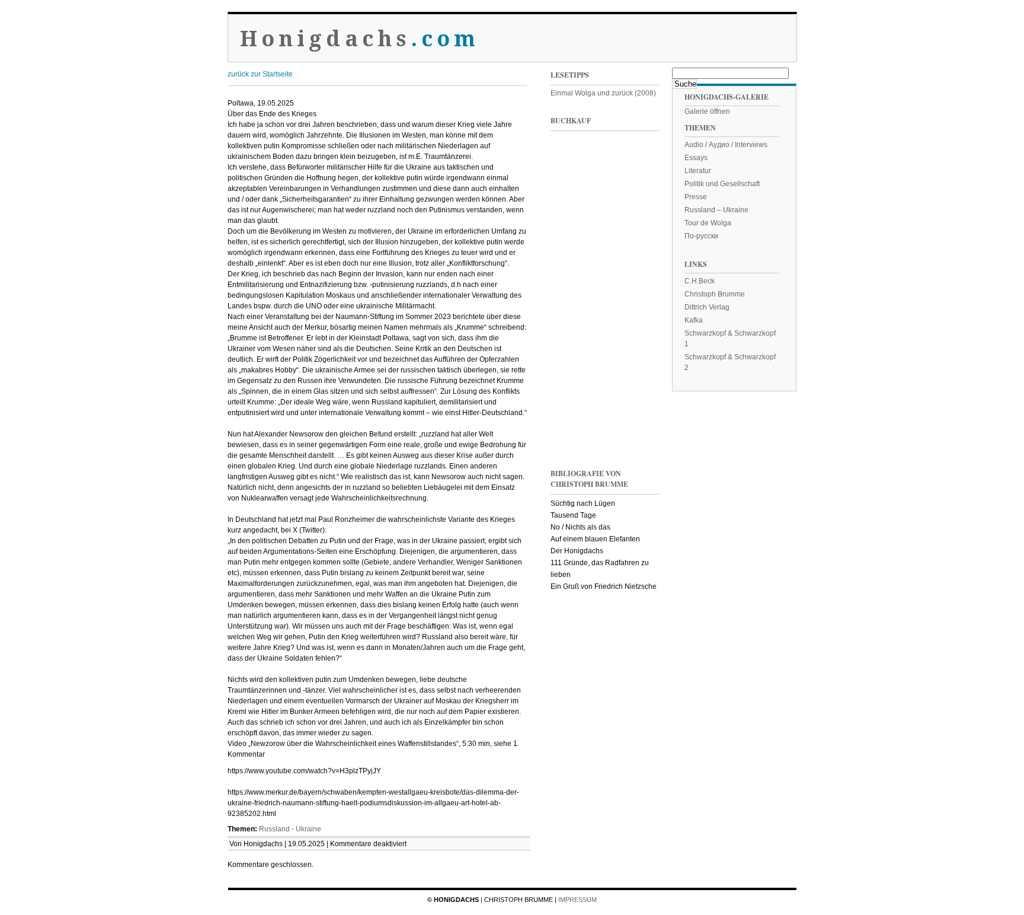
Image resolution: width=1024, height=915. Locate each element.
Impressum (577, 899)
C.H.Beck (699, 281)
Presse (695, 197)
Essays (696, 158)
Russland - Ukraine (290, 829)
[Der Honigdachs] (574, 414)
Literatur (697, 171)
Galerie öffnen (707, 111)
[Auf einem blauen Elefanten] (633, 414)
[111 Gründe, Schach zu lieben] (633, 254)
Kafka (693, 320)
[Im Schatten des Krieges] (574, 174)
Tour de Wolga (707, 223)
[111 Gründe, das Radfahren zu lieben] (574, 254)
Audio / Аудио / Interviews (725, 145)
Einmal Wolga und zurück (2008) (603, 93)
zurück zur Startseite (260, 74)
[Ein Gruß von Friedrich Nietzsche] (574, 334)
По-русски (701, 236)
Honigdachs (360, 39)
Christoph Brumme (714, 294)
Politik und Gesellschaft (722, 184)
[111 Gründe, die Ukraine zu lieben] (633, 174)
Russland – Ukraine (716, 210)
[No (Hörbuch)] (633, 334)
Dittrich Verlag (706, 307)
